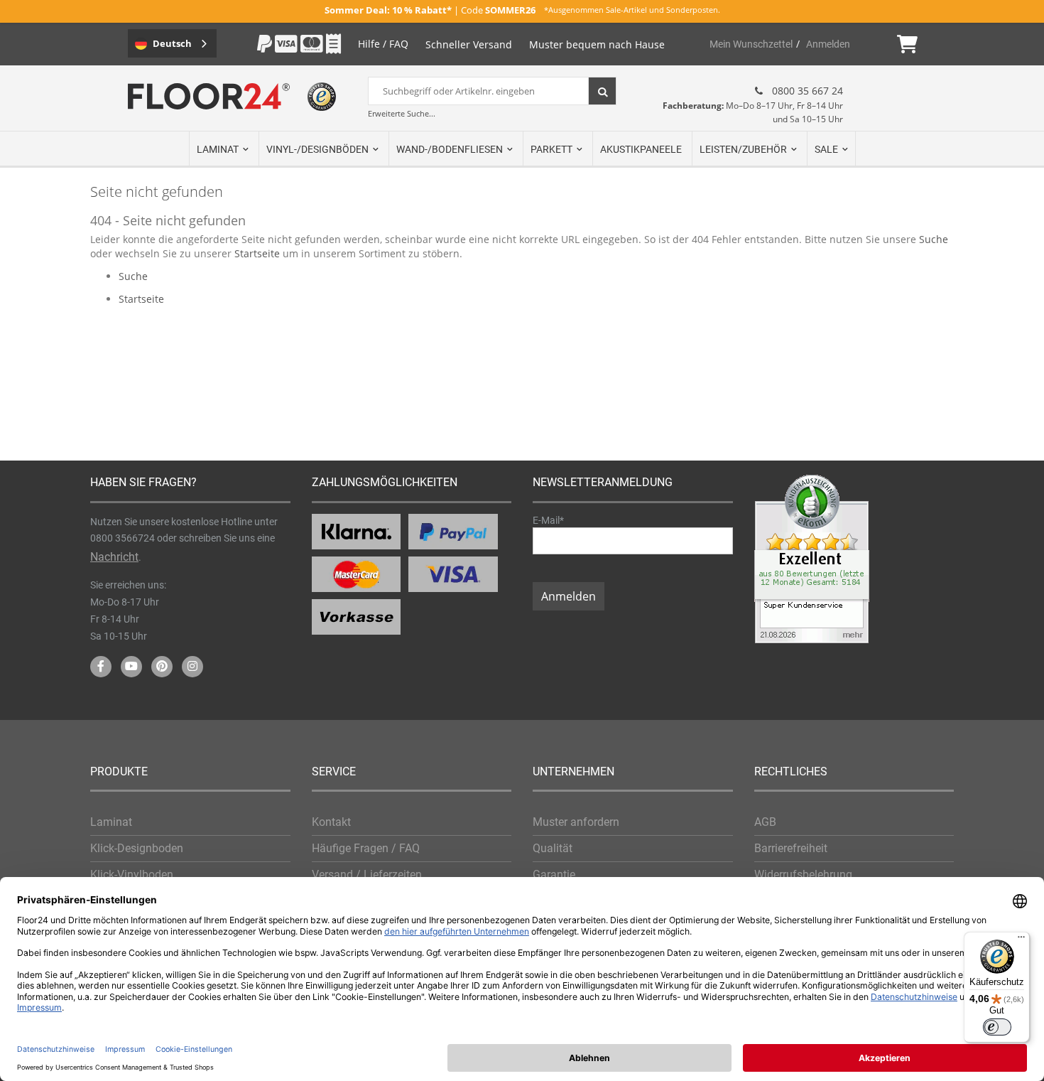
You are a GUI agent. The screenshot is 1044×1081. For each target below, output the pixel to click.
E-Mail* (548, 520)
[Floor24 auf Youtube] (131, 666)
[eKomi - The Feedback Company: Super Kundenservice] (811, 639)
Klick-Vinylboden (131, 874)
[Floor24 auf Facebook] (101, 666)
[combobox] (492, 91)
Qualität (552, 848)
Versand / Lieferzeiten (367, 874)
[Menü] (1021, 940)
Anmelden (828, 44)
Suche (933, 239)
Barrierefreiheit (790, 848)
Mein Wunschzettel (751, 44)
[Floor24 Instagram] (192, 666)
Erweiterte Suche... (401, 113)
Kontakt (331, 822)
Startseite (257, 253)
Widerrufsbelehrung (803, 874)
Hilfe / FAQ (383, 43)
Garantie (554, 874)
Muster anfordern (576, 822)
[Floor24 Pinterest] (162, 666)
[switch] (997, 1027)
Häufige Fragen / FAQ (366, 848)
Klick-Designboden (136, 848)
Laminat (111, 822)
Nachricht (114, 557)
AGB (765, 822)
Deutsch (172, 43)
